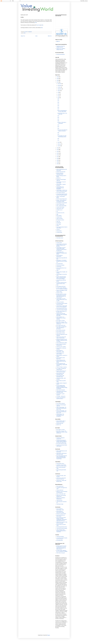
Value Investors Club (59, 208)
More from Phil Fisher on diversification (60, 516)
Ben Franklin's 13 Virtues (60, 320)
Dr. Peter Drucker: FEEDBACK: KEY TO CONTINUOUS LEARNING (61, 288)
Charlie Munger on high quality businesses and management (61, 306)
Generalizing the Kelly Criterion (61, 308)
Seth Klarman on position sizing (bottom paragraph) (61, 523)
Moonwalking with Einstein (60, 286)
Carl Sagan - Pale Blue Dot (60, 396)
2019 (58, 78)
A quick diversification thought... (61, 309)
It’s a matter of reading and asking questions (61, 369)
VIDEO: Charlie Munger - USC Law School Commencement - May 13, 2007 (61, 408)
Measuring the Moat (59, 486)
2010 (58, 158)
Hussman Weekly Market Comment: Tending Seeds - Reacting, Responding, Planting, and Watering (61, 387)
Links (58, 99)
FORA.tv (57, 225)
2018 (58, 80)
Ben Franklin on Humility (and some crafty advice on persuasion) (61, 327)
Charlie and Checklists (60, 302)
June (58, 94)
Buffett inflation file (59, 423)
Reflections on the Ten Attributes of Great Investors (61, 492)
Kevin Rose (38, 25)
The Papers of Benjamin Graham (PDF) (60, 438)
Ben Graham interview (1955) (61, 443)
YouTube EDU (58, 222)
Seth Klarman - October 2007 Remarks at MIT (61, 481)
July (58, 92)
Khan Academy (58, 215)
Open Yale (58, 221)
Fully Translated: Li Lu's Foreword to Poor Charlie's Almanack (61, 318)
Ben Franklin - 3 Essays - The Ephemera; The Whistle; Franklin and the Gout (61, 322)
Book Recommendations (60, 54)
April (58, 97)
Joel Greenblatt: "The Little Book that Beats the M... (61, 136)
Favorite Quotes (59, 242)
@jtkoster (58, 41)
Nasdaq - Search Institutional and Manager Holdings (61, 201)
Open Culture (58, 224)
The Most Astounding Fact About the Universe (60, 398)
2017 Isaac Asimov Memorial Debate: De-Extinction (62, 130)
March (59, 142)
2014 (58, 151)
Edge (57, 214)
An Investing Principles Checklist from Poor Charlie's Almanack (61, 195)
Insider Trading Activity (60, 204)
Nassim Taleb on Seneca (60, 331)
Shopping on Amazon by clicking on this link (60, 47)
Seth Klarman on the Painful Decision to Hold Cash (61, 479)
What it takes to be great (60, 552)
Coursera (58, 229)
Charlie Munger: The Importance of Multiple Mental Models (61, 253)
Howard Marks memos (60, 463)
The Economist (58, 230)
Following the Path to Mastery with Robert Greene (61, 392)
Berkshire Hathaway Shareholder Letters (59, 174)
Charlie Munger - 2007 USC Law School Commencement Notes (61, 191)
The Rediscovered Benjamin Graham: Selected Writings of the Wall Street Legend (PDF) (61, 441)
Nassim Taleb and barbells (60, 330)
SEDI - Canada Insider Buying (61, 205)
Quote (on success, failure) (61, 346)
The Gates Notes (59, 232)
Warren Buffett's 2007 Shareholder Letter (60, 374)
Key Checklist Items (59, 263)
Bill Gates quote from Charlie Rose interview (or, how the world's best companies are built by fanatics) (61, 296)
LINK (35, 22)
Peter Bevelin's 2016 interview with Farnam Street (61, 454)
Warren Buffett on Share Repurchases (60, 358)
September (60, 88)
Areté (57, 270)
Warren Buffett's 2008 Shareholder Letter (60, 376)
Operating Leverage (59, 504)
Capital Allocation (59, 500)
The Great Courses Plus (60, 212)
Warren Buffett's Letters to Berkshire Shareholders (61, 421)
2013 (58, 153)
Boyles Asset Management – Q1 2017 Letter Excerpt (62, 111)
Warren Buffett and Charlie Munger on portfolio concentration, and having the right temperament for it (61, 519)
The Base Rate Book (59, 490)
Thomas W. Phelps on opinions (61, 367)
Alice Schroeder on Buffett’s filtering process (61, 345)
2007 (58, 163)
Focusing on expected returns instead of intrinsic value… (61, 283)
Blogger (48, 635)
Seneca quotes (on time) (60, 333)
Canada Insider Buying (60, 207)
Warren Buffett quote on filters (61, 342)
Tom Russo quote (59, 292)
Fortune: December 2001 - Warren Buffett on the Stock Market (61, 361)
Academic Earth (59, 217)
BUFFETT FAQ (58, 424)
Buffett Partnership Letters (60, 171)
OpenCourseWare (59, 218)
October (59, 87)
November (59, 85)
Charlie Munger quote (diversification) (60, 353)
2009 (58, 160)
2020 (58, 76)
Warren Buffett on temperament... (59, 256)
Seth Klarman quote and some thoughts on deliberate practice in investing (61, 340)
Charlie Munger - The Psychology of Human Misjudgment (60, 187)
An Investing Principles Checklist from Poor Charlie (61, 304)
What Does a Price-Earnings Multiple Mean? (61, 496)
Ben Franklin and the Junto (60, 325)
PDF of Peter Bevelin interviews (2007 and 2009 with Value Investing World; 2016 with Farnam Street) (61, 457)
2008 (58, 162)
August (59, 90)
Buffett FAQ (58, 178)
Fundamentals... (59, 266)
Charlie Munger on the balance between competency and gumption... (61, 245)
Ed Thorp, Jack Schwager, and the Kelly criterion (61, 312)
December (59, 83)
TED (57, 211)
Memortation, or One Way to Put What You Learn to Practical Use (61, 261)
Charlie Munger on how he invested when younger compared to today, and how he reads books (61, 249)
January (59, 145)
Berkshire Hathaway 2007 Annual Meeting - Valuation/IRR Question (61, 364)
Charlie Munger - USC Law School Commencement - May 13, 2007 (61, 299)
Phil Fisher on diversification (61, 513)
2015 (58, 149)
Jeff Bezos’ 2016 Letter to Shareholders (61, 123)
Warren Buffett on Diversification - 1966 (60, 351)
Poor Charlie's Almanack (60, 192)
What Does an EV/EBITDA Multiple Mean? (60, 498)
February (59, 144)
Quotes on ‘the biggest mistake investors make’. (61, 291)
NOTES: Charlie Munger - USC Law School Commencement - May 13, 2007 (61, 411)
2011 (58, 156)
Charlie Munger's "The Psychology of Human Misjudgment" (60, 415)
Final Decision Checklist (60, 265)
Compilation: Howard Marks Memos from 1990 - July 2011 (61, 465)
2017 (58, 82)
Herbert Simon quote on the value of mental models (61, 337)
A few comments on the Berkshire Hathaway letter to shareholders (61, 530)
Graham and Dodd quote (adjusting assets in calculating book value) (61, 314)
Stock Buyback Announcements (61, 202)
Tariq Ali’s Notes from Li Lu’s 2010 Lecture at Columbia (61, 371)
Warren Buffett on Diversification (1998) (60, 512)
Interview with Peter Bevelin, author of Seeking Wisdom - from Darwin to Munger (61, 277)
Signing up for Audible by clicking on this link (60, 49)
